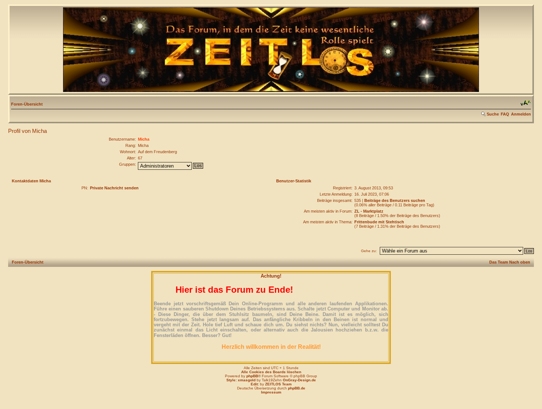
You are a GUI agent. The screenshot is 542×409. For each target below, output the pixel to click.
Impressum (271, 392)
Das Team (498, 262)
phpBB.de (296, 388)
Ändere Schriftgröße (525, 103)
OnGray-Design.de (299, 380)
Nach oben (519, 262)
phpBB (252, 376)
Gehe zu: (369, 251)
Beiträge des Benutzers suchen (394, 200)
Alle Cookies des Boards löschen (271, 372)
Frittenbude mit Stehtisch (379, 222)
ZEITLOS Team (278, 384)
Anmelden (521, 114)
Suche (493, 114)
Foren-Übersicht (27, 104)
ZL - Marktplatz (368, 211)
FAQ (505, 114)
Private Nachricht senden (114, 188)
